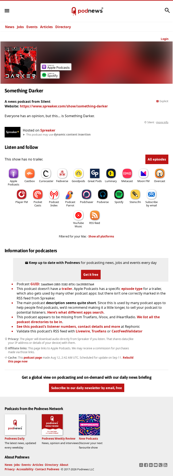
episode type (131, 288)
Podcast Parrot (70, 203)
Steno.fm (135, 202)
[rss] (166, 466)
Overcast (159, 181)
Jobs (20, 27)
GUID (34, 284)
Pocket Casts (38, 203)
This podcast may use (58, 134)
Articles (46, 27)
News (9, 27)
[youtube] (156, 466)
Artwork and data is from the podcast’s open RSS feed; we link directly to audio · (101, 122)
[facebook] (146, 466)
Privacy (10, 469)
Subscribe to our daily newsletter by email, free (86, 388)
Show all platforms (101, 236)
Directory (63, 27)
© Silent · (156, 122)
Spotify (119, 202)
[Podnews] (74, 11)
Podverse (103, 202)
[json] (161, 466)
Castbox (29, 181)
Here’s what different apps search (75, 312)
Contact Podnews (47, 469)
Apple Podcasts (13, 182)
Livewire (83, 331)
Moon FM (143, 181)
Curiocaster (46, 181)
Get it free (90, 274)
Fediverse (62, 181)
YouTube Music (78, 224)
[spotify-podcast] (50, 77)
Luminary (111, 181)
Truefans (99, 331)
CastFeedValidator (127, 331)
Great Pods (95, 181)
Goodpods (78, 181)
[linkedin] (151, 466)
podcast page (33, 357)
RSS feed (94, 223)
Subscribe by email (151, 203)
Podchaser (86, 202)
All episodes (157, 159)
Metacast (127, 181)
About (64, 465)
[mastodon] (141, 466)
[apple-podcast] (56, 69)
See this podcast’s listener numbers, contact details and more (68, 326)
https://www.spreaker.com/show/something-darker (64, 106)
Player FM (21, 202)
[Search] (167, 12)
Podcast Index (54, 203)
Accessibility (24, 469)
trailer (67, 288)
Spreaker (47, 130)
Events (32, 27)
